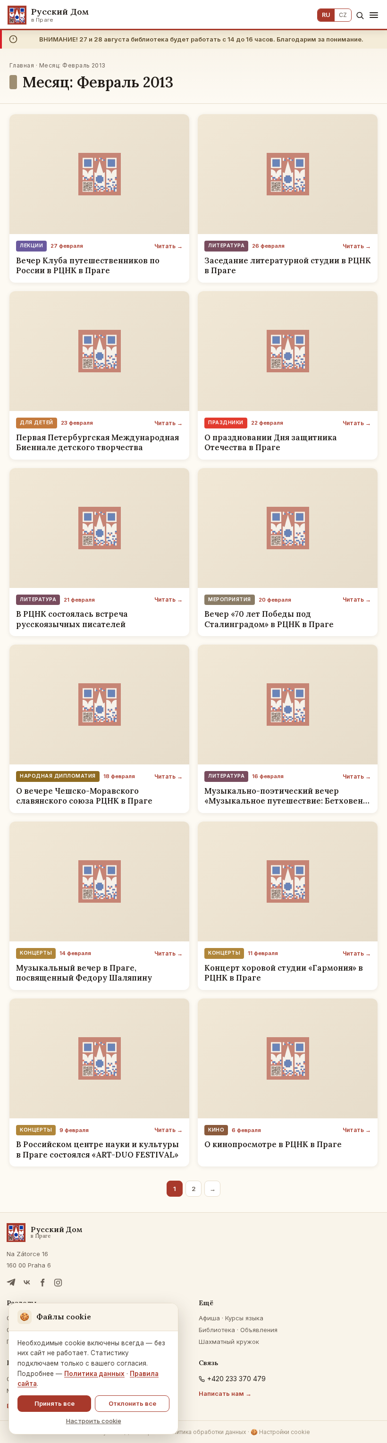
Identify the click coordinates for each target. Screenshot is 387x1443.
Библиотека (217, 1330)
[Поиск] (359, 15)
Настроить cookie (93, 1421)
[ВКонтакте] (27, 1282)
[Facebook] (42, 1282)
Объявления (259, 1330)
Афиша (209, 1318)
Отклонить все (132, 1403)
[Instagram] (58, 1282)
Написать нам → (225, 1393)
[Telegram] (11, 1282)
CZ (343, 14)
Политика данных (94, 1373)
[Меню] (373, 15)
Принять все (54, 1403)
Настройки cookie (280, 1431)
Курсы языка (244, 1318)
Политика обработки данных (205, 1431)
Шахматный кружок (229, 1341)
